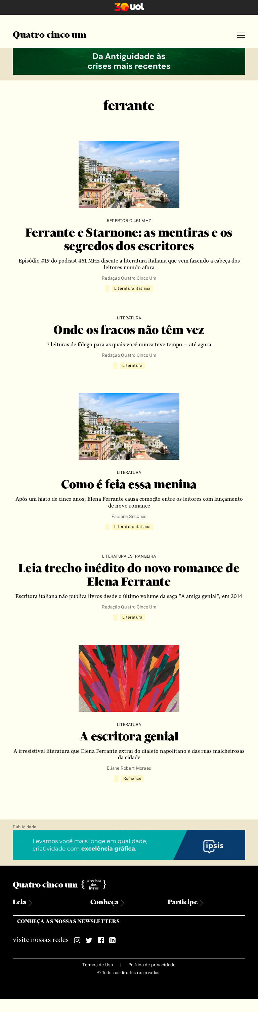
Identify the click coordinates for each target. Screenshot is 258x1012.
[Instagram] (77, 940)
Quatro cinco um (49, 35)
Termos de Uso (97, 965)
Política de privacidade (152, 965)
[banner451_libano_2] (129, 60)
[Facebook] (100, 940)
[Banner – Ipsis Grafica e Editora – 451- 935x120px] (129, 845)
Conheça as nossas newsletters (68, 921)
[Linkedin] (112, 940)
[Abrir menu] (241, 35)
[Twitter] (89, 940)
